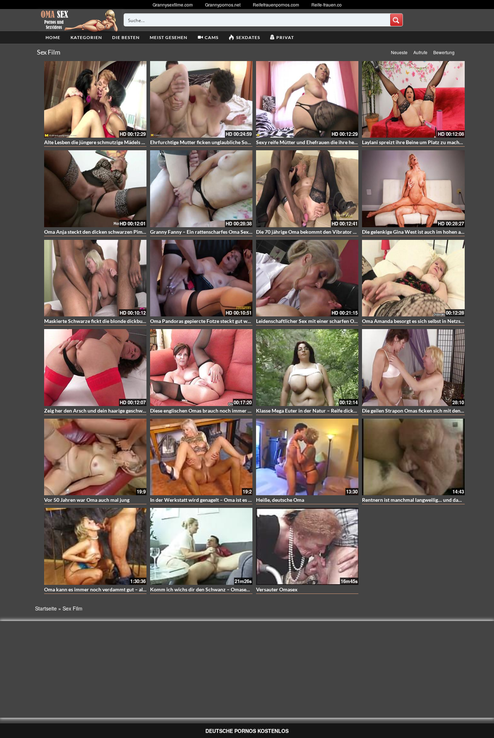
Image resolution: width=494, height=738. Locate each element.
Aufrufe (420, 52)
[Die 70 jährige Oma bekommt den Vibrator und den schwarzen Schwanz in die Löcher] (307, 188)
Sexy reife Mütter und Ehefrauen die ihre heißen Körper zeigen (326, 142)
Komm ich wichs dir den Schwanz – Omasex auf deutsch (213, 589)
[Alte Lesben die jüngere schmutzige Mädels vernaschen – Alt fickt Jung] (95, 99)
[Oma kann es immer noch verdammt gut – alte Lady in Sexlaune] (95, 546)
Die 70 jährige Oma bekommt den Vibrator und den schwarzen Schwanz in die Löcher (352, 232)
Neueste (399, 52)
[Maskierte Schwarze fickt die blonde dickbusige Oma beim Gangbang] (95, 278)
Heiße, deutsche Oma (280, 500)
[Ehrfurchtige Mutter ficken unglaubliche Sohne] (201, 99)
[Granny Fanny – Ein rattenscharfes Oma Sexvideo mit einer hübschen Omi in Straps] (201, 188)
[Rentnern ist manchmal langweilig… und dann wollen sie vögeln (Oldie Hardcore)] (413, 457)
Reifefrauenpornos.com (276, 4)
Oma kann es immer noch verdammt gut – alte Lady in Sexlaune (115, 589)
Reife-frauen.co (326, 4)
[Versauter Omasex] (307, 546)
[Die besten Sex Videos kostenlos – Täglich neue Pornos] (78, 19)
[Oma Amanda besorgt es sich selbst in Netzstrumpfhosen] (413, 278)
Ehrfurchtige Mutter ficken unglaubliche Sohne (203, 142)
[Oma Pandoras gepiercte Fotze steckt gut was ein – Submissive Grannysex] (201, 278)
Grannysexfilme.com (173, 4)
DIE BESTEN (126, 37)
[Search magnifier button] (396, 20)
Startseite (46, 608)
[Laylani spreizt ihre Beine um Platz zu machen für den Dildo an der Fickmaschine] (413, 99)
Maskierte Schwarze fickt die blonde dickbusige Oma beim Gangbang (121, 321)
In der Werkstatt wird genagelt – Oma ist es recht (205, 500)
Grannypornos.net (222, 4)
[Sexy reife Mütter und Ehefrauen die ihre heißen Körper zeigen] (307, 99)
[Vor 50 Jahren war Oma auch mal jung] (95, 457)
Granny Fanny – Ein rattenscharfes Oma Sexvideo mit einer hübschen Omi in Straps (243, 232)
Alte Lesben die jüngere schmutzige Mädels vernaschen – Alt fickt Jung (123, 142)
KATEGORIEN (86, 37)
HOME (53, 37)
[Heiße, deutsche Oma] (307, 457)
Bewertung (444, 52)
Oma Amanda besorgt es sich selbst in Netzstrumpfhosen (426, 321)
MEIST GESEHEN (168, 37)
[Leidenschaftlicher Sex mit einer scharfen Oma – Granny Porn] (307, 278)
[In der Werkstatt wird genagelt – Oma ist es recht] (201, 457)
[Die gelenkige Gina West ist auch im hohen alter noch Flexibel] (413, 188)
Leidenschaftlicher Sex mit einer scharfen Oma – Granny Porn (325, 321)
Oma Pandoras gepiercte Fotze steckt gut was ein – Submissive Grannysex (233, 321)
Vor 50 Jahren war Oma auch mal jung (86, 500)
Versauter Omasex (277, 589)
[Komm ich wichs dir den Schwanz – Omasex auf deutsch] (201, 546)
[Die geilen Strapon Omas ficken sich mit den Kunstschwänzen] (413, 367)
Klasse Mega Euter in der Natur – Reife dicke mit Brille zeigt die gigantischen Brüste (349, 410)
